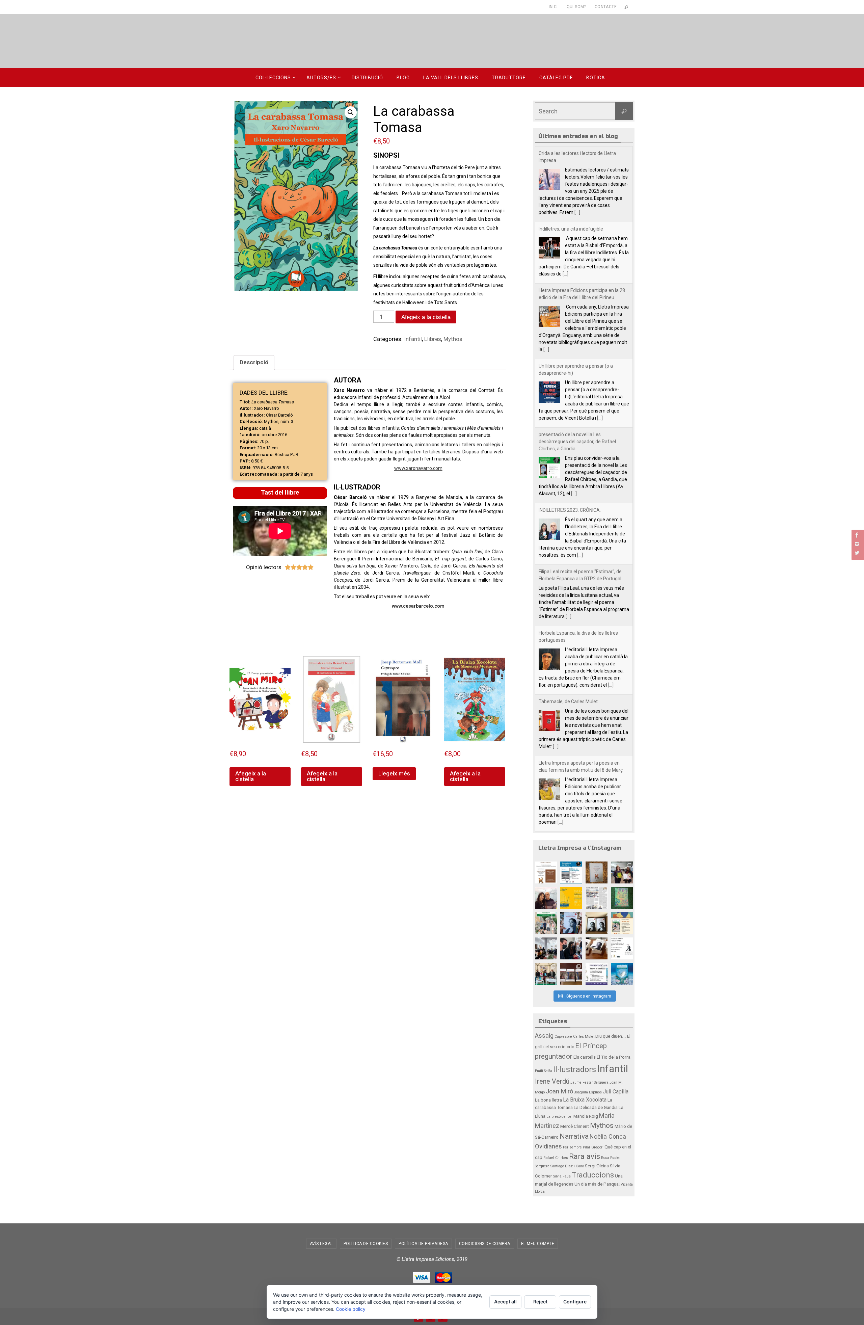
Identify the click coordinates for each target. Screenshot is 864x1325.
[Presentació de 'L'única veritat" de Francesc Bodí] (597, 948)
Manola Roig (585, 1116)
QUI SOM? (576, 6)
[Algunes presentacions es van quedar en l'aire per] (571, 872)
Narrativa (574, 1136)
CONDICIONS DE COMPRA (484, 1243)
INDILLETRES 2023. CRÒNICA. (570, 434)
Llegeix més (394, 773)
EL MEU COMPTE (538, 1243)
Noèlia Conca (608, 1136)
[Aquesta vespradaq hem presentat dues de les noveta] (546, 974)
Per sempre (572, 1147)
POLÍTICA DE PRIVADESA (423, 1243)
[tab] (254, 362)
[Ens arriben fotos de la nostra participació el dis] (571, 948)
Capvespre (563, 1036)
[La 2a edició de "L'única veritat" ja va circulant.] (571, 923)
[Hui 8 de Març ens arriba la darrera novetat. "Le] (622, 898)
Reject (540, 1301)
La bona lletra (548, 1100)
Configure (575, 1301)
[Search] (624, 111)
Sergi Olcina (597, 1165)
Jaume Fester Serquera (589, 1082)
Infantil (413, 339)
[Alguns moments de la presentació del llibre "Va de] (546, 948)
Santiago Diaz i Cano (567, 1166)
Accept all (505, 1301)
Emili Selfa (543, 1071)
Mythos (452, 339)
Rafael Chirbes (555, 1158)
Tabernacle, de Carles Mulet (568, 626)
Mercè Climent (574, 1126)
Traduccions (593, 1174)
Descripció (254, 362)
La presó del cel (559, 1116)
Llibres (432, 339)
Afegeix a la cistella (426, 317)
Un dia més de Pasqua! (597, 1184)
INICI (553, 6)
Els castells (584, 1057)
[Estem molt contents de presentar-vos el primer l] (622, 974)
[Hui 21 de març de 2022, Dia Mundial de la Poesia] (597, 872)
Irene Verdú (552, 1081)
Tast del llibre (280, 492)
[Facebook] (857, 535)
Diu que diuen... (610, 1036)
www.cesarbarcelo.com (418, 606)
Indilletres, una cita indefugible (571, 153)
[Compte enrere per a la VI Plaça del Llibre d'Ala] (597, 974)
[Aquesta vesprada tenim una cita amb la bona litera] (622, 948)
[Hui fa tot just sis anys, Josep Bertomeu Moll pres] (571, 974)
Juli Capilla (615, 1091)
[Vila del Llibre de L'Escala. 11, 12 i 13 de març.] (571, 898)
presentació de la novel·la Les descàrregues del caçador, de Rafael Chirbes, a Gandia (577, 366)
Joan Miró (559, 1091)
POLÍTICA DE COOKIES (366, 1243)
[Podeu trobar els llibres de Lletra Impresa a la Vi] (546, 898)
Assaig (544, 1035)
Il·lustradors (574, 1069)
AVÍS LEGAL (321, 1243)
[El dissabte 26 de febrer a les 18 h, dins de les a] (622, 923)
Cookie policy (351, 1309)
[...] (565, 198)
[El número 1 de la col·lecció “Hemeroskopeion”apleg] (546, 872)
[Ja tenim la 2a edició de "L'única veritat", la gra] (597, 923)
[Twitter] (857, 552)
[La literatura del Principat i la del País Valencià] (597, 898)
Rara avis (584, 1156)
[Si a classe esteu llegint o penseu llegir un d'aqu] (546, 923)
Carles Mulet (583, 1036)
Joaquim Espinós (588, 1092)
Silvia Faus (562, 1176)
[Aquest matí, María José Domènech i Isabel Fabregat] (622, 872)
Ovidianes (548, 1146)
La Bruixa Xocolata (584, 1099)
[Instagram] (857, 543)
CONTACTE (606, 6)
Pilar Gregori (593, 1147)
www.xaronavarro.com (418, 468)
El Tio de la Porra (613, 1057)
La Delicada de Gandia (596, 1107)
